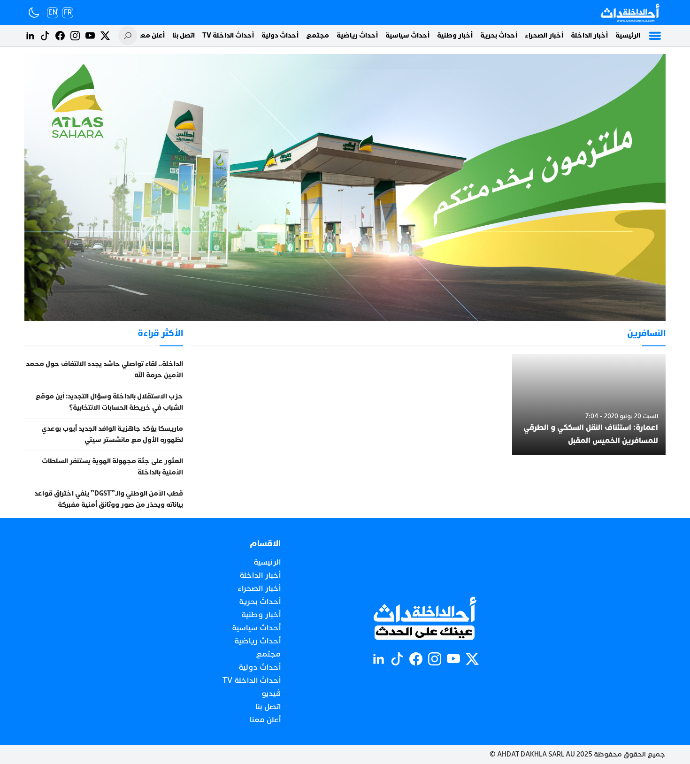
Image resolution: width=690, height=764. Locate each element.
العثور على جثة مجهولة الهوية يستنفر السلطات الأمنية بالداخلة (112, 466)
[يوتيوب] (90, 35)
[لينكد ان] (30, 35)
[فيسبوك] (60, 35)
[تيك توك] (45, 35)
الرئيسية (627, 35)
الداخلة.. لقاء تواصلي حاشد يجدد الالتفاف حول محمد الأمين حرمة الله (104, 369)
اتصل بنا (183, 35)
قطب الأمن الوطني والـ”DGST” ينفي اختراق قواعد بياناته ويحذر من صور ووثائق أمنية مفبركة (108, 499)
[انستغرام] (75, 35)
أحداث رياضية (357, 35)
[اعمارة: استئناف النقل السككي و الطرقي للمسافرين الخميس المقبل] (589, 404)
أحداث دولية (280, 35)
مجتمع (317, 35)
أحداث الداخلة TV (228, 35)
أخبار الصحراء (544, 35)
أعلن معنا (151, 35)
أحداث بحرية (498, 35)
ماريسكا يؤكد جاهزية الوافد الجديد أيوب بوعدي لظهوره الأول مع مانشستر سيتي (112, 434)
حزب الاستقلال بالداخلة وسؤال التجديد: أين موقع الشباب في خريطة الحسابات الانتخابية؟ (109, 402)
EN (52, 12)
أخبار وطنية (455, 35)
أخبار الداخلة (589, 35)
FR (68, 12)
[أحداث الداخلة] (630, 12)
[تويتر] (105, 35)
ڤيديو (271, 693)
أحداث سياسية (407, 35)
